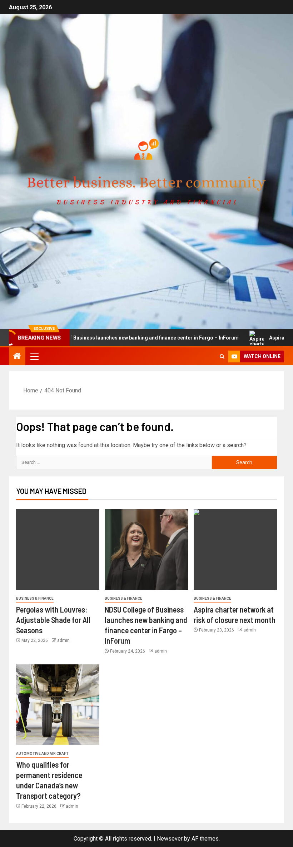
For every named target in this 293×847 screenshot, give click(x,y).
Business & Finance (35, 598)
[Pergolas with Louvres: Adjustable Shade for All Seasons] (57, 549)
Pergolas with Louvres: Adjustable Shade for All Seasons (53, 620)
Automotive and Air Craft (42, 754)
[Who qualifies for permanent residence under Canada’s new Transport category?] (57, 704)
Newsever (170, 838)
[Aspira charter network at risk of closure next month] (235, 549)
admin (63, 640)
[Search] (222, 356)
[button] (34, 356)
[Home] (17, 357)
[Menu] (34, 356)
